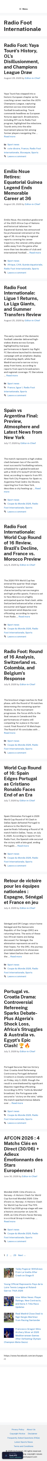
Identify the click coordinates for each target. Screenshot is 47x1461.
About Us (31, 1429)
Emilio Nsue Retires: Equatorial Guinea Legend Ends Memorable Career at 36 (23, 185)
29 (15, 1255)
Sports (34, 152)
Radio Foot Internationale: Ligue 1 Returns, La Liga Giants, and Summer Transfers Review (22, 301)
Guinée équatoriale (32, 264)
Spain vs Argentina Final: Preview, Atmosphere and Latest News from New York (23, 424)
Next (22, 1255)
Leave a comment (16, 156)
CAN (18, 264)
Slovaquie (25, 152)
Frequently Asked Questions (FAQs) (23, 1438)
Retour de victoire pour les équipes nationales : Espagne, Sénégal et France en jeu (23, 891)
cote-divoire (13, 148)
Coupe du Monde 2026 (19, 503)
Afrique (11, 264)
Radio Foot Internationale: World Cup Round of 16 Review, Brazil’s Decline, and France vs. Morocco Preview (22, 543)
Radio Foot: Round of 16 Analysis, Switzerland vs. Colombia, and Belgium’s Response (23, 665)
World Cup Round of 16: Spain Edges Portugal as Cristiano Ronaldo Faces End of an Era (22, 781)
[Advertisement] (23, 1394)
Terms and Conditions (23, 1446)
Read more (9, 136)
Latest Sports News (23, 1442)
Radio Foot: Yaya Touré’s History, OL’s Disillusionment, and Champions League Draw (21, 59)
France (25, 148)
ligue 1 (19, 387)
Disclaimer (32, 1434)
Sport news (13, 144)
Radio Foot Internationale (17, 268)
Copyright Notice (17, 1434)
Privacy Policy (18, 1429)
